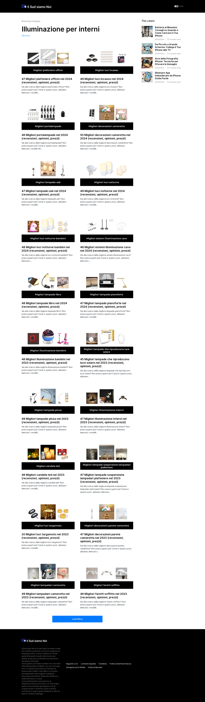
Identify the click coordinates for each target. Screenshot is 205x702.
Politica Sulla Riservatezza (120, 664)
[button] (178, 6)
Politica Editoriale (95, 667)
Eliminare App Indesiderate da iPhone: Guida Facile (168, 75)
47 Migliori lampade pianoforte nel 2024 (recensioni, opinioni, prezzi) (103, 305)
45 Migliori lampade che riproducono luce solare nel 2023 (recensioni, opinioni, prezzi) (104, 363)
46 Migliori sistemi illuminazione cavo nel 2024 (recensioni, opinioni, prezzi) (105, 248)
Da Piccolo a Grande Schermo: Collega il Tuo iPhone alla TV (168, 47)
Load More (77, 619)
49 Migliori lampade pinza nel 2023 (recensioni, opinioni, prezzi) (45, 420)
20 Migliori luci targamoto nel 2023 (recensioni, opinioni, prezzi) (45, 536)
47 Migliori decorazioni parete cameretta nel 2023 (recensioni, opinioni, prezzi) (102, 538)
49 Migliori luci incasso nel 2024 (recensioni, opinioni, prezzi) (101, 80)
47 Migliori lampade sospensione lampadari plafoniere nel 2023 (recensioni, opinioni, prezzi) (102, 478)
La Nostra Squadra (88, 664)
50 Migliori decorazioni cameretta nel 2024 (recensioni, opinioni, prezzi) (105, 136)
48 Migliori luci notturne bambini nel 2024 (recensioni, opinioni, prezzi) (46, 248)
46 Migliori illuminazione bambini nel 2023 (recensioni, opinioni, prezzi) (46, 361)
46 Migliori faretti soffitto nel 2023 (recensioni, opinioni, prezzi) (103, 595)
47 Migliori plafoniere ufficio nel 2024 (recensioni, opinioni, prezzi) (47, 80)
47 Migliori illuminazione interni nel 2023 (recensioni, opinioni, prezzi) (103, 420)
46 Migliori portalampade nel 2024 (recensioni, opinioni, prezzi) (45, 136)
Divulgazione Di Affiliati (75, 667)
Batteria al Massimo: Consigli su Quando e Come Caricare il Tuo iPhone (166, 31)
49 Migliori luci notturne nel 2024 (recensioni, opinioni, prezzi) (102, 192)
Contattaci (103, 664)
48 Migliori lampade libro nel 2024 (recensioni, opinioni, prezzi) (44, 305)
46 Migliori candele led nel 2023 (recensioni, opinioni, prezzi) (43, 476)
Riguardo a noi (72, 664)
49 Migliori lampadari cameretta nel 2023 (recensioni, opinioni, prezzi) (46, 595)
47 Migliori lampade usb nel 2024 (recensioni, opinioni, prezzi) (44, 192)
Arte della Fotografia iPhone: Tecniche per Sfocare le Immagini (166, 61)
